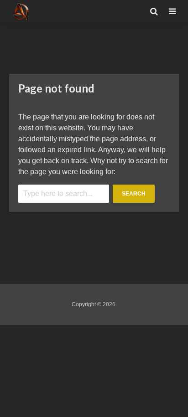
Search (134, 193)
